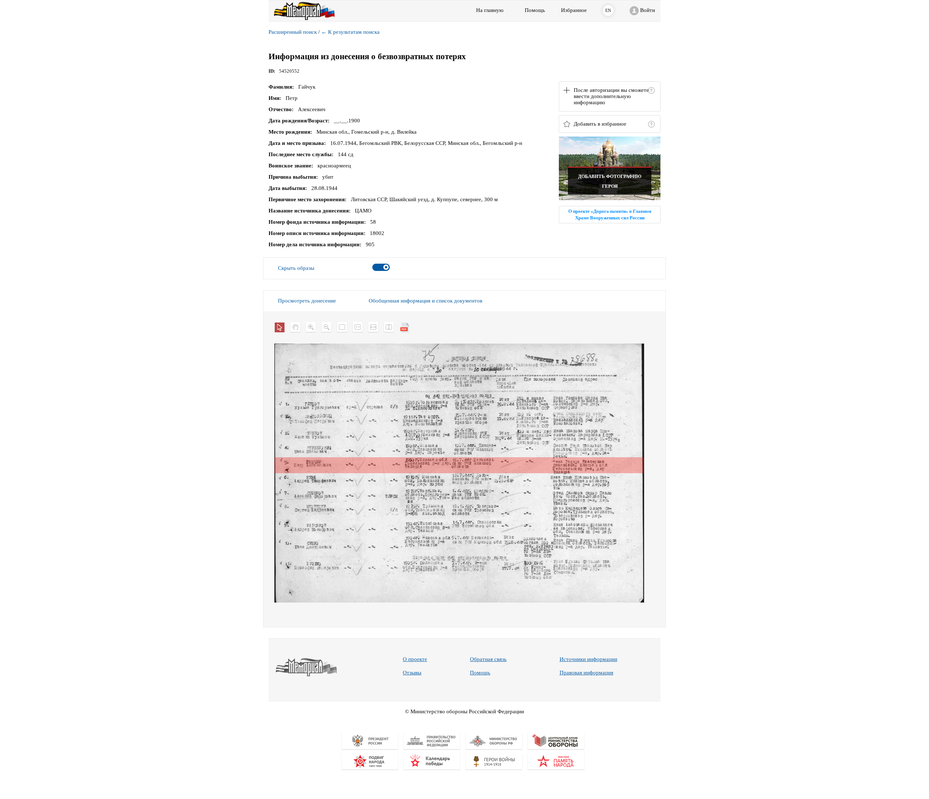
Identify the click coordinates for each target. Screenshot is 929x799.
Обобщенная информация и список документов (425, 301)
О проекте (415, 659)
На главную (489, 10)
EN (608, 10)
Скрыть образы (296, 268)
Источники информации (588, 659)
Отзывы (412, 673)
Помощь (480, 673)
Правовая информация (586, 673)
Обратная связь (488, 659)
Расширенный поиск (293, 32)
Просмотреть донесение (307, 301)
